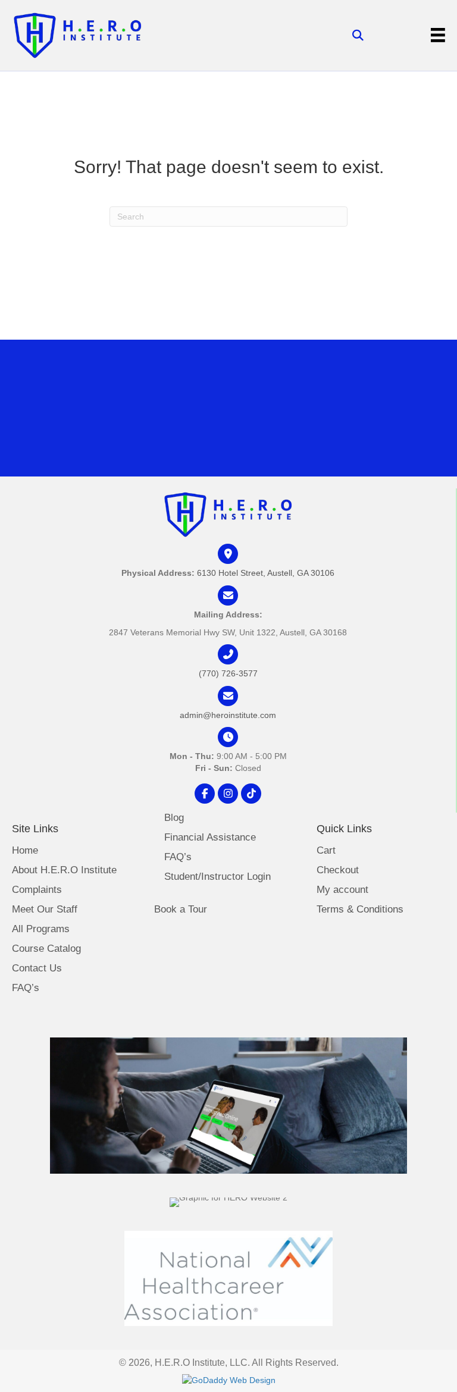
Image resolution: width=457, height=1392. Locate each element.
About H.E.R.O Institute (64, 870)
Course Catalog (46, 948)
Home (25, 850)
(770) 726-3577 (228, 673)
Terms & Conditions (360, 909)
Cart (326, 850)
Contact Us (37, 968)
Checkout (338, 870)
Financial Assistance (210, 837)
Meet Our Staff (44, 909)
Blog (174, 818)
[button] (205, 793)
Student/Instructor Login (217, 876)
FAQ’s (25, 988)
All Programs (41, 929)
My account (342, 890)
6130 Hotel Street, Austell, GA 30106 (265, 573)
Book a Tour (180, 909)
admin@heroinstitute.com (228, 715)
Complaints (37, 890)
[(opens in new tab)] (228, 1277)
